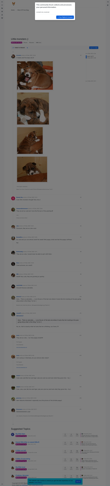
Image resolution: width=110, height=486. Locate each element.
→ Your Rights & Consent (65, 17)
